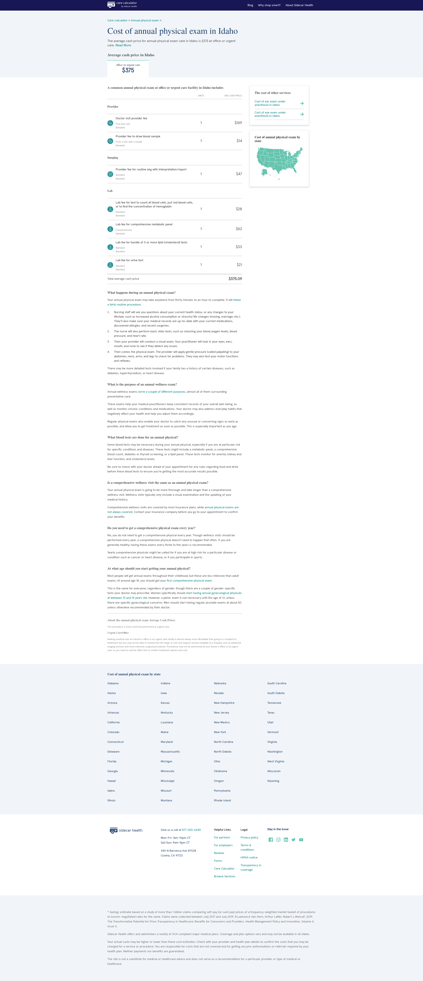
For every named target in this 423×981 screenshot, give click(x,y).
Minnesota (167, 771)
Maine (165, 732)
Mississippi (167, 781)
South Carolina (276, 683)
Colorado (113, 732)
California (113, 722)
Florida (111, 761)
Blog (250, 5)
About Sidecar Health (299, 5)
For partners (222, 837)
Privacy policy (249, 837)
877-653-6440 (191, 829)
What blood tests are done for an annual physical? (142, 437)
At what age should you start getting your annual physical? (149, 568)
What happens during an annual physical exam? (141, 292)
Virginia (272, 742)
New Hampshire (224, 702)
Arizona (112, 702)
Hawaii (111, 781)
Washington (275, 751)
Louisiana (167, 722)
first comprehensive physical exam (189, 580)
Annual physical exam (145, 20)
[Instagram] (278, 840)
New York (220, 732)
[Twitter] (293, 840)
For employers (223, 845)
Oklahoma (220, 771)
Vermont (273, 732)
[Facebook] (270, 840)
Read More (123, 45)
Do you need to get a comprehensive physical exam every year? (151, 527)
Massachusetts (170, 751)
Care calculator (117, 20)
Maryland (167, 742)
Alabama (112, 683)
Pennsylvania (222, 790)
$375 (128, 68)
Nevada (219, 693)
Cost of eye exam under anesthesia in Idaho (270, 114)
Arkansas (113, 712)
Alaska (111, 693)
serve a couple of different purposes (161, 391)
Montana (166, 800)
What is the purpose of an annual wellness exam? (142, 384)
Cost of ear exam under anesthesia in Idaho (270, 103)
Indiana (165, 683)
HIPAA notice (249, 857)
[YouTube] (301, 840)
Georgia (112, 771)
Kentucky (167, 712)
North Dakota (222, 751)
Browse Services (224, 876)
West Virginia (275, 761)
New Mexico (222, 722)
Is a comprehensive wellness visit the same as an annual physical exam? (157, 482)
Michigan (166, 761)
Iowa (164, 693)
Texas (270, 712)
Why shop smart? (269, 5)
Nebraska (220, 683)
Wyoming (273, 781)
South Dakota (276, 693)
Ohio (217, 761)
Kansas (165, 702)
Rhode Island (222, 800)
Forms (218, 860)
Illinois (111, 800)
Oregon (219, 781)
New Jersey (221, 712)
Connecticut (115, 742)
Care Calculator (224, 868)
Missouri (166, 790)
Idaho (111, 790)
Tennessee (274, 702)
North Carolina (223, 742)
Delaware (113, 751)
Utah (270, 722)
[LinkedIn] (286, 840)
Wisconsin (274, 771)
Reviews (219, 853)
